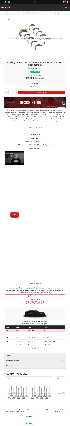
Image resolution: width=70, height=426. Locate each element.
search (3, 2)
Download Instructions (35, 296)
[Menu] (66, 7)
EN (6, 2)
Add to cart (42, 92)
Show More (35, 348)
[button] (7, 92)
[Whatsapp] (9, 2)
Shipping (9, 355)
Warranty (9, 366)
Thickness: (35, 83)
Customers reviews (12, 360)
